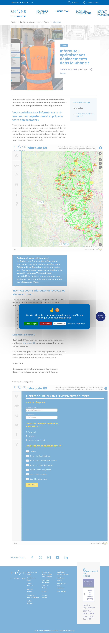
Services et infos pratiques (103, 13)
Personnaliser (59, 324)
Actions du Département (83, 12)
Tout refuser (46, 324)
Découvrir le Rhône (42, 12)
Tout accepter (32, 324)
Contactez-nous (93, 2)
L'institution (62, 11)
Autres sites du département (20, 2)
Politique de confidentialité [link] (76, 324)
